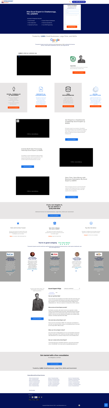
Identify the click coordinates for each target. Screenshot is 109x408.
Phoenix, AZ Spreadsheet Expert (73, 380)
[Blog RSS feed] (79, 405)
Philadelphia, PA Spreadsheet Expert (74, 379)
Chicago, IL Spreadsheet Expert (34, 383)
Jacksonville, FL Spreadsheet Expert (53, 380)
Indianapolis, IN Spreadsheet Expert (53, 379)
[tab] (51, 292)
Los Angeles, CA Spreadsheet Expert (53, 383)
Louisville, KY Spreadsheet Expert (53, 384)
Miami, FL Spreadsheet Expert (52, 385)
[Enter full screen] (49, 73)
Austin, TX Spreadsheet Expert (33, 379)
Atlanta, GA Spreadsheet (33, 378)
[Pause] (18, 73)
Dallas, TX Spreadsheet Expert (34, 384)
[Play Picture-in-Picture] (47, 73)
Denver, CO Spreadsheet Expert (34, 385)
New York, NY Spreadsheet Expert (73, 378)
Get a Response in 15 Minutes (72, 28)
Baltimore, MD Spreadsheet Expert (34, 380)
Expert (38, 378)
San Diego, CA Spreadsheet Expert (73, 383)
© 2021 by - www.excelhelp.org (76, 161)
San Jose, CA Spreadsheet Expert (73, 385)
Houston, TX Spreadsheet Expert (53, 378)
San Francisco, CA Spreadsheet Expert (74, 384)
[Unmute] (20, 73)
